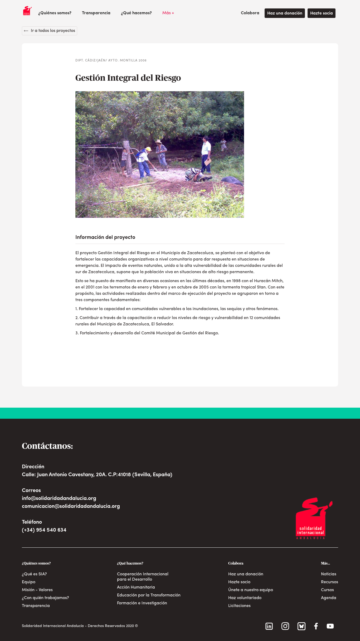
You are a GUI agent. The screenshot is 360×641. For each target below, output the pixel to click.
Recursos (329, 582)
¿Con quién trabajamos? (45, 598)
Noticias (328, 574)
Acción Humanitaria (136, 587)
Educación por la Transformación (149, 595)
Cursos (327, 590)
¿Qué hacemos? (136, 13)
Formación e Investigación (142, 603)
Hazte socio (239, 582)
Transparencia (96, 13)
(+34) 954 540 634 (44, 530)
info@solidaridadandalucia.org (59, 498)
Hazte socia (321, 13)
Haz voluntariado (244, 598)
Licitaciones (239, 606)
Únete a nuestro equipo (250, 590)
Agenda (328, 598)
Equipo (28, 582)
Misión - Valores (37, 590)
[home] (27, 10)
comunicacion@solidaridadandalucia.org (71, 506)
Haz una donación (284, 13)
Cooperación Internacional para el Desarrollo (142, 577)
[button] (55, 13)
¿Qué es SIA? (34, 574)
